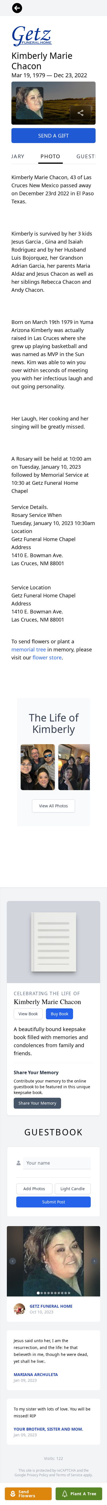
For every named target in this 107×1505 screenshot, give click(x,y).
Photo (50, 156)
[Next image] (94, 1261)
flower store (47, 657)
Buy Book (59, 1013)
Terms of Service (69, 1475)
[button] (53, 1261)
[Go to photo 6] (55, 1293)
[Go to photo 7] (59, 1293)
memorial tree (28, 649)
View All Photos (53, 806)
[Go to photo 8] (62, 1293)
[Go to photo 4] (48, 1293)
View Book (28, 1013)
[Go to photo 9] (65, 1293)
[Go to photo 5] (52, 1293)
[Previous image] (12, 1261)
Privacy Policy (37, 1475)
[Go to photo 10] (69, 1293)
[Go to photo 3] (45, 1293)
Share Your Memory (37, 1103)
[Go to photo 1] (38, 1293)
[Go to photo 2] (42, 1293)
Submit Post (53, 1202)
